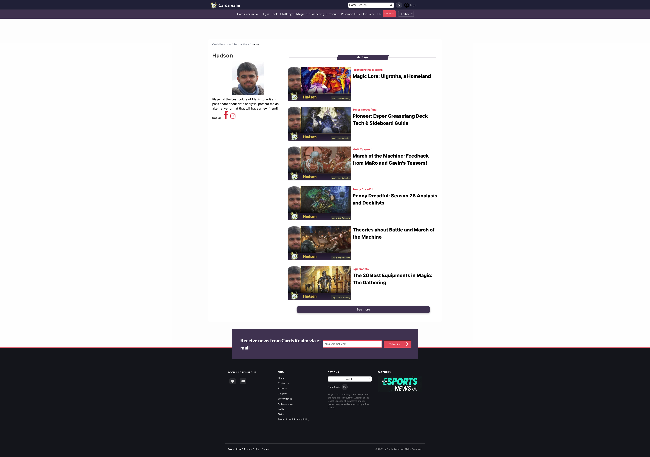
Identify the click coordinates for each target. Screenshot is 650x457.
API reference (285, 403)
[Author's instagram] (232, 118)
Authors (244, 44)
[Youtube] (243, 381)
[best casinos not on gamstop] (400, 383)
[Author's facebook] (225, 118)
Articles (233, 44)
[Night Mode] (399, 5)
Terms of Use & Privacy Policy (293, 419)
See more (363, 309)
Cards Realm (219, 44)
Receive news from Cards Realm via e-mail (280, 344)
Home (281, 378)
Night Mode (334, 386)
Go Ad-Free (389, 13)
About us (282, 388)
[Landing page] (214, 5)
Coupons (282, 393)
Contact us (283, 383)
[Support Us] (232, 381)
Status (281, 414)
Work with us (285, 398)
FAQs (281, 408)
